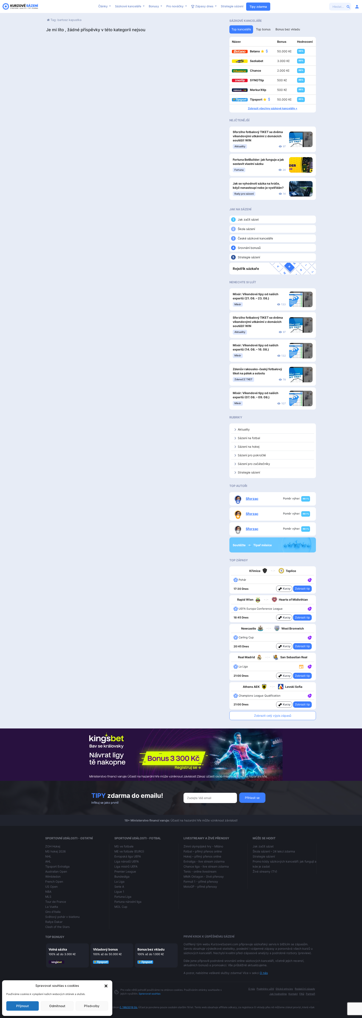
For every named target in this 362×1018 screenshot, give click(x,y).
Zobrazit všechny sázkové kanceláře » (272, 108)
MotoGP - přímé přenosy (200, 886)
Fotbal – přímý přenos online (203, 851)
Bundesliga (121, 876)
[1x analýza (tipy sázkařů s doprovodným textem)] (309, 579)
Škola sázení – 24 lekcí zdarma (274, 851)
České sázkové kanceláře (255, 238)
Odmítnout (57, 1006)
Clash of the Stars (57, 927)
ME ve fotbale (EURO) (129, 851)
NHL (48, 856)
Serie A (119, 886)
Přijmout (22, 1006)
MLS (48, 896)
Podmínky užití (265, 988)
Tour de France (55, 901)
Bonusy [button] (154, 6)
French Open (54, 881)
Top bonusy (54, 937)
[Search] (348, 6)
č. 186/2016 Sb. (129, 1007)
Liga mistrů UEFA (125, 866)
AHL (48, 861)
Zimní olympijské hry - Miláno (203, 846)
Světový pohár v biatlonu (62, 916)
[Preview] (301, 666)
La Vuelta (51, 906)
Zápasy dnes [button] (204, 6)
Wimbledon (53, 876)
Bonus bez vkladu (150, 949)
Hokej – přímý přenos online (202, 856)
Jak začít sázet (248, 219)
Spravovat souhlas (149, 993)
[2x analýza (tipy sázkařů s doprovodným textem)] (309, 608)
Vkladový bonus (105, 949)
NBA (48, 891)
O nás (264, 973)
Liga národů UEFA (126, 861)
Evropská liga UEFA (127, 856)
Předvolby (92, 1006)
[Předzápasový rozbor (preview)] (301, 666)
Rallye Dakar (53, 922)
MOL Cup (120, 906)
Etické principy (284, 988)
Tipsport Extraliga (57, 866)
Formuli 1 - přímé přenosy (201, 881)
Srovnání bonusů (249, 248)
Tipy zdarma (258, 6)
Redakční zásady (305, 988)
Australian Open (56, 871)
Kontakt (293, 993)
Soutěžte (239, 545)
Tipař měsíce (262, 545)
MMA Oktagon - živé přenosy (204, 876)
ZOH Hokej (52, 846)
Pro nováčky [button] (175, 6)
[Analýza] (310, 579)
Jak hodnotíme (278, 993)
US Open (51, 886)
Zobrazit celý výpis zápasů (272, 715)
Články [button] (103, 6)
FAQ (301, 993)
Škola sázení (246, 229)
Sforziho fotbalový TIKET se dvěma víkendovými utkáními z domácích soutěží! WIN (258, 136)
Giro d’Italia (53, 911)
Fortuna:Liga (122, 896)
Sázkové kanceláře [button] (128, 6)
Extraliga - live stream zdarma (204, 861)
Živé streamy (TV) (265, 871)
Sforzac (252, 498)
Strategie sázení (232, 6)
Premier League (125, 871)
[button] (106, 986)
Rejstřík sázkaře (246, 268)
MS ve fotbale (123, 846)
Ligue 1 (119, 891)
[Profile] (356, 6)
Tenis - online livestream (200, 871)
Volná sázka (58, 949)
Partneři (310, 993)
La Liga (119, 881)
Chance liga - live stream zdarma (206, 866)
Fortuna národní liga (127, 901)
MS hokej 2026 (55, 851)
